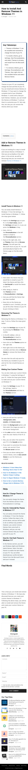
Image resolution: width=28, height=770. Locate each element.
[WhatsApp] (6, 616)
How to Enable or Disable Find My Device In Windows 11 (17, 725)
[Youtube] (20, 648)
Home (2, 5)
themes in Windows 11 (14, 161)
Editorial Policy (12, 765)
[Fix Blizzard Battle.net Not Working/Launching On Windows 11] (4, 703)
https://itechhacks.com (14, 636)
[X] (9, 616)
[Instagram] (11, 648)
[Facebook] (2, 616)
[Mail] (14, 648)
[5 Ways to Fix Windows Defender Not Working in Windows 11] (4, 718)
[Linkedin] (16, 616)
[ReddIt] (20, 616)
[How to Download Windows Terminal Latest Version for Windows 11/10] (4, 749)
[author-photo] (14, 632)
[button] (2, 2)
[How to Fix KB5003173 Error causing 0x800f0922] (4, 757)
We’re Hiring (23, 765)
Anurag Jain (5, 16)
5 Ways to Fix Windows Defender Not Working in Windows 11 (17, 717)
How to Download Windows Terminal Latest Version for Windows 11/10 (17, 748)
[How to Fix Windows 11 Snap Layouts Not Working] (4, 711)
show (12, 136)
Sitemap (18, 765)
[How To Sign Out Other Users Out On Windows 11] (4, 734)
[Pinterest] (13, 616)
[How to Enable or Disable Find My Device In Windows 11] (4, 726)
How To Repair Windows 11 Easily (14, 478)
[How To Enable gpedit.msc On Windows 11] (4, 741)
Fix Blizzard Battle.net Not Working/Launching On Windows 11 (17, 702)
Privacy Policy (4, 765)
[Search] (26, 2)
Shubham (11, 757)
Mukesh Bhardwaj (13, 711)
